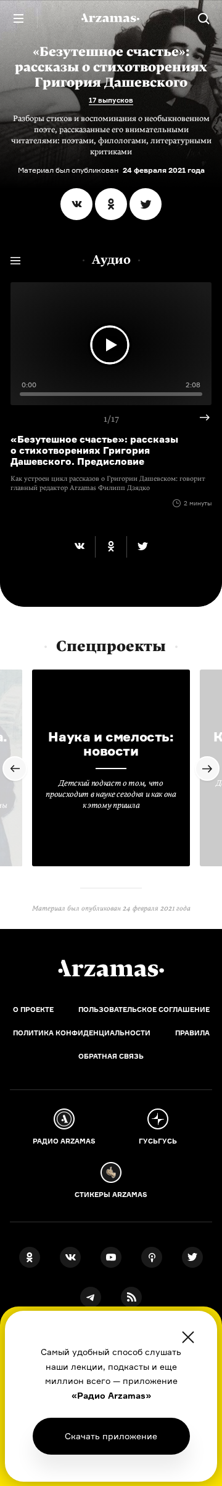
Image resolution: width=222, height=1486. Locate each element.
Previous (14, 768)
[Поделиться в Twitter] (146, 204)
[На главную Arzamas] (111, 18)
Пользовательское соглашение (144, 1009)
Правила (192, 1033)
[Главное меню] (18, 18)
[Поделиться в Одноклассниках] (111, 204)
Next (200, 417)
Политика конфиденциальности (81, 1033)
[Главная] (111, 968)
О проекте (33, 1009)
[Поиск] (203, 18)
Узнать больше (111, 1436)
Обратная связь (111, 1056)
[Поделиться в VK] (76, 204)
